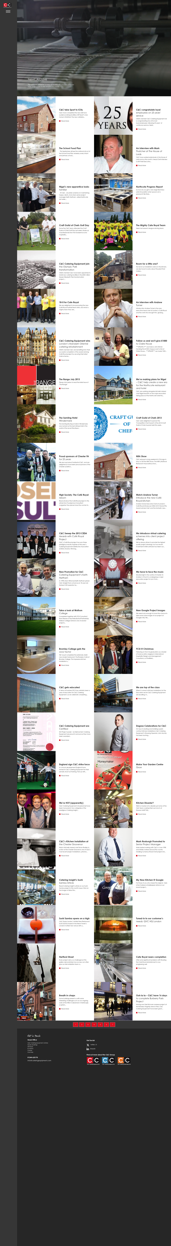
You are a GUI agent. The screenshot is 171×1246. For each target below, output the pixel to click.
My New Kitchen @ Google (149, 880)
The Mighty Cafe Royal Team (150, 225)
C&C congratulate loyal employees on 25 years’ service (148, 112)
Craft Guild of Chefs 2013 (149, 417)
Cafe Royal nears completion (151, 957)
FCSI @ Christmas (145, 649)
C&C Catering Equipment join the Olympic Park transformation (74, 266)
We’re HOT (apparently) (71, 803)
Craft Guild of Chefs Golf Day (74, 225)
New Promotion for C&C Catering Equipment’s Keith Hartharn (73, 574)
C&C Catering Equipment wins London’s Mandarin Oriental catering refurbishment (74, 343)
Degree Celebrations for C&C (151, 726)
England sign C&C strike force (74, 764)
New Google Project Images (150, 610)
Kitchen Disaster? (145, 803)
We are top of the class (148, 687)
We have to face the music (150, 571)
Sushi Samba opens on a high (74, 918)
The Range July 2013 (69, 379)
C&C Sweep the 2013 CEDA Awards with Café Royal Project (73, 536)
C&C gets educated (69, 687)
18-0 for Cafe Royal (69, 302)
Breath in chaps (67, 995)
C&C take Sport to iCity (71, 109)
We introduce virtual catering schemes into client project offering (151, 536)
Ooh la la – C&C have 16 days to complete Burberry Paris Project (151, 998)
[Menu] (8, 11)
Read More (65, 121)
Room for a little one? (147, 263)
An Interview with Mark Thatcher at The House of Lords (149, 151)
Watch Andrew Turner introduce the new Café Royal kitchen (148, 497)
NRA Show (141, 456)
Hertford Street (66, 957)
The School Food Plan (70, 148)
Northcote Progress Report (149, 186)
